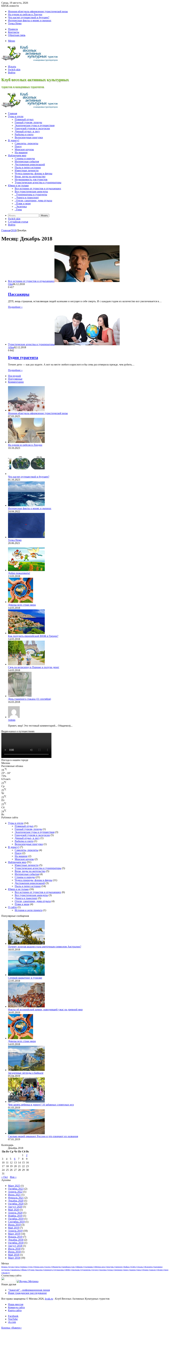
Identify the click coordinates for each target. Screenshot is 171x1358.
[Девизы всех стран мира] (20, 601)
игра (18, 1267)
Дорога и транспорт (26, 898)
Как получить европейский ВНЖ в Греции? (33, 636)
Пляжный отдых (24, 119)
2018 (13, 230)
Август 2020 (15, 1206)
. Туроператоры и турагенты (31, 194)
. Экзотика (21, 206)
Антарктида (50, 1270)
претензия (119, 1270)
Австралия (77, 1270)
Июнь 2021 (14, 1194)
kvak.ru (49, 1298)
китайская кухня (70, 1267)
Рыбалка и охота (24, 134)
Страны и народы (25, 158)
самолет (154, 1270)
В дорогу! (13, 847)
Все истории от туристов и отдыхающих (38, 892)
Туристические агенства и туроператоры (38, 182)
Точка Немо (15, 23)
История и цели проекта (28, 910)
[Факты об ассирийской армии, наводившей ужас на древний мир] (26, 1006)
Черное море (40, 1267)
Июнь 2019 (14, 1224)
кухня (13, 1267)
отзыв (112, 1270)
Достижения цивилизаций (30, 164)
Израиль (5, 1267)
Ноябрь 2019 (15, 1215)
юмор (127, 1270)
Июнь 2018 (14, 1251)
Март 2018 (14, 1257)
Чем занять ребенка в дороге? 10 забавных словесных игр (41, 1104)
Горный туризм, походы (28, 122)
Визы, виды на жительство (30, 176)
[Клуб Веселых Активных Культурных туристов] (30, 60)
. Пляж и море (23, 203)
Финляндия (58, 1267)
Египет (161, 1270)
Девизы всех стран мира (22, 604)
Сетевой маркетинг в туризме (25, 977)
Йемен (25, 1270)
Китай (6, 1273)
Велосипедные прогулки (29, 137)
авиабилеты (17, 1270)
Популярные (15, 378)
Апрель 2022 (15, 1191)
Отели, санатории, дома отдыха (33, 901)
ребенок (25, 1267)
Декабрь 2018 (15, 1239)
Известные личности (27, 170)
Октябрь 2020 (16, 1203)
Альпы (141, 1267)
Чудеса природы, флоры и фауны (33, 173)
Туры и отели (15, 823)
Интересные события (27, 161)
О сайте (12, 907)
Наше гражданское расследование (27, 1293)
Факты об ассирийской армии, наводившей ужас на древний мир (45, 1009)
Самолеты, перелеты (26, 143)
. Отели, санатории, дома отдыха (33, 200)
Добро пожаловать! (19, 573)
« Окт (4, 1177)
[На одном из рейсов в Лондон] (26, 442)
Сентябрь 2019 (16, 1221)
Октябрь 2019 (16, 1218)
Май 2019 (13, 1227)
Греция (146, 1270)
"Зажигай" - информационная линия (29, 1290)
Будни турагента (23, 357)
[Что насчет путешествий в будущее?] (26, 473)
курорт (96, 1270)
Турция (32, 1270)
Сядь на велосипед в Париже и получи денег (33, 667)
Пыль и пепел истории (28, 167)
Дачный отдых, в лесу (27, 131)
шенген (134, 1270)
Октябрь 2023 (16, 1188)
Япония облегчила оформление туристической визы (38, 11)
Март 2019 (14, 1233)
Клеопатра (150, 1267)
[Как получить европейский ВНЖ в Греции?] (26, 633)
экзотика (104, 1270)
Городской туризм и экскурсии (32, 128)
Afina (11, 347)
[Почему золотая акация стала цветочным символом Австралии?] (26, 943)
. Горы (18, 209)
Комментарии (16, 381)
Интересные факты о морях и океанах (29, 20)
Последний (14, 375)
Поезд (18, 146)
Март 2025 (14, 1185)
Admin (11, 720)
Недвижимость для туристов (31, 179)
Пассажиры (18, 294)
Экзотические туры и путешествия (34, 125)
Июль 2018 (14, 1248)
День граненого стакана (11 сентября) (29, 699)
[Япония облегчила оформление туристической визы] (26, 410)
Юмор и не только (18, 889)
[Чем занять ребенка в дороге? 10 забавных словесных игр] (26, 1101)
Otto (10, 284)
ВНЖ (69, 1270)
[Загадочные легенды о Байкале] (26, 1069)
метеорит (120, 1267)
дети (32, 1267)
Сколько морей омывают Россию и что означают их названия (43, 1136)
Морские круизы (24, 149)
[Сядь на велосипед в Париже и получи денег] (26, 664)
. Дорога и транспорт (27, 197)
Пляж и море (22, 904)
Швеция (81, 1267)
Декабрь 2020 (15, 1200)
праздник (111, 1267)
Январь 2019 (15, 1236)
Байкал (128, 1267)
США (135, 1267)
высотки (40, 1270)
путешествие (60, 1270)
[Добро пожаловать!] (26, 570)
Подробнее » (15, 307)
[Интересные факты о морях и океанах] (26, 505)
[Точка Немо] (26, 537)
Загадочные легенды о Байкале (25, 1072)
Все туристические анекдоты (31, 895)
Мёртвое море (101, 1267)
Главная (5, 230)
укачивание (90, 1267)
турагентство (87, 1270)
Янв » (13, 1177)
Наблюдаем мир (17, 862)
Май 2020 (13, 1209)
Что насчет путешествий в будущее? (28, 17)
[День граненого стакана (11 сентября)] (20, 696)
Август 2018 (15, 1245)
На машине (21, 152)
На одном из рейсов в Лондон (25, 14)
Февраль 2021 (16, 1197)
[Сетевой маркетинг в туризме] (26, 974)
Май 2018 (13, 1254)
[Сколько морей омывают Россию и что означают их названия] (26, 1133)
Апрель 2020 (15, 1212)
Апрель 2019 (15, 1230)
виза (140, 1270)
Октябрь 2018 (16, 1242)
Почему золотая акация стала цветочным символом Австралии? (44, 946)
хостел (49, 1267)
